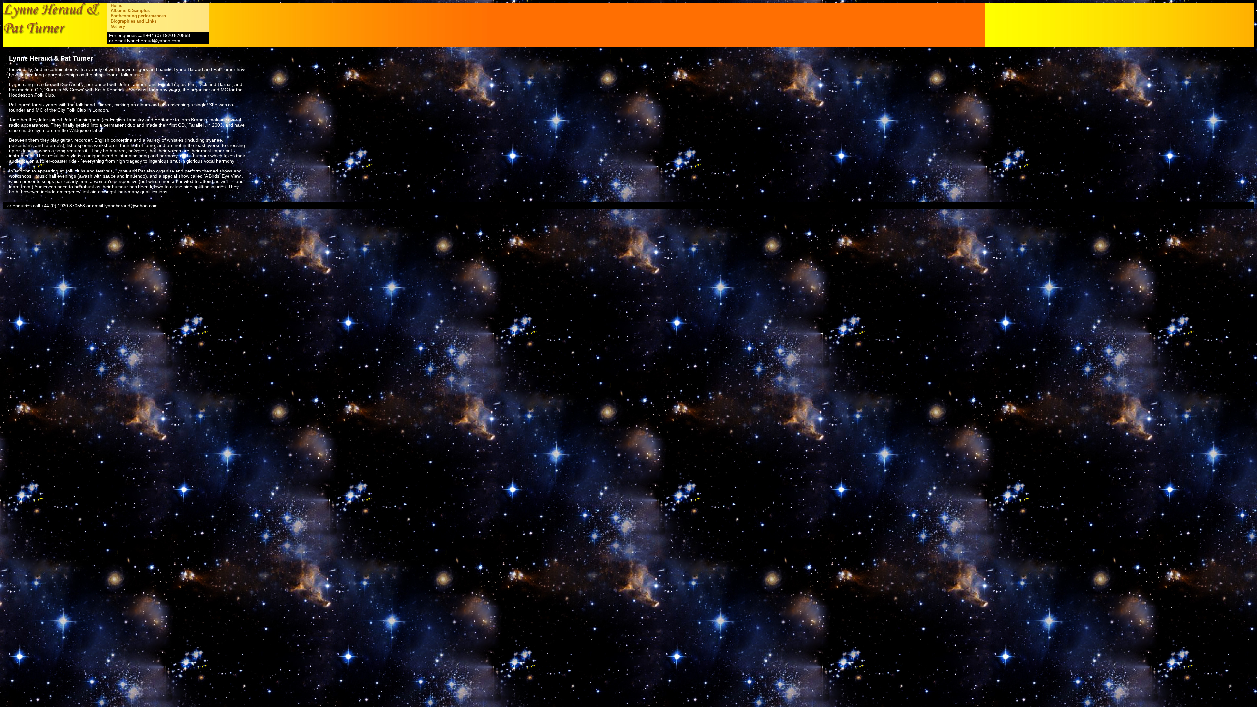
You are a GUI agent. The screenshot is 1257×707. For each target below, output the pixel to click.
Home (116, 5)
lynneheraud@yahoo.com (153, 40)
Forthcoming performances (138, 15)
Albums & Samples (130, 10)
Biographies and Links (133, 21)
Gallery (118, 26)
